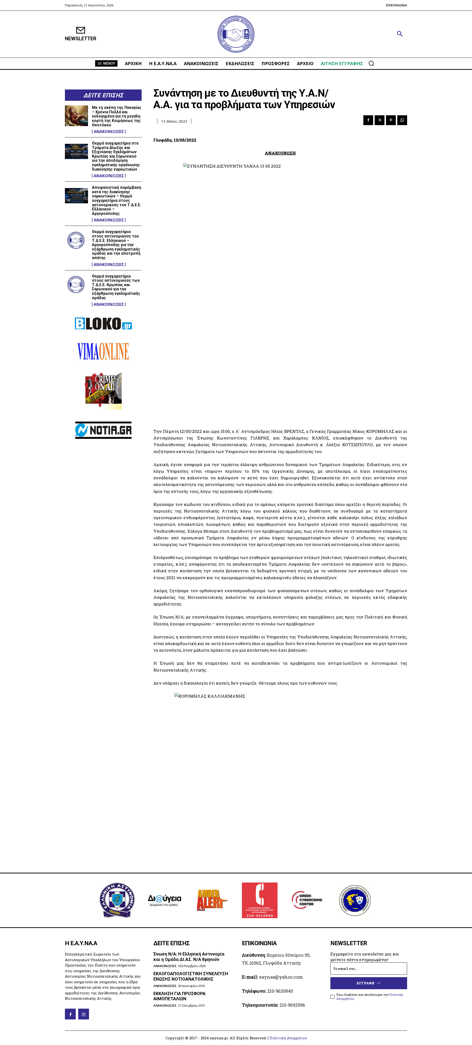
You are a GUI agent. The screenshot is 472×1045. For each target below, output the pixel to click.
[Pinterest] (391, 120)
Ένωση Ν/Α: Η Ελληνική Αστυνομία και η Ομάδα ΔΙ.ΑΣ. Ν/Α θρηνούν (188, 956)
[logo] (236, 34)
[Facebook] (368, 120)
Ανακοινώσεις (109, 131)
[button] (399, 34)
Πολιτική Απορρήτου (288, 1037)
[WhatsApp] (402, 120)
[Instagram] (83, 1014)
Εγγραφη (366, 983)
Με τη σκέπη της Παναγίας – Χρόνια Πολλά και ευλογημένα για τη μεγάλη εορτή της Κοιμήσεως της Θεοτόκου (116, 116)
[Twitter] (379, 120)
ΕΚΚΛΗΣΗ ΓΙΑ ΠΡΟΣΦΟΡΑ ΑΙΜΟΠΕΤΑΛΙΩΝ (179, 996)
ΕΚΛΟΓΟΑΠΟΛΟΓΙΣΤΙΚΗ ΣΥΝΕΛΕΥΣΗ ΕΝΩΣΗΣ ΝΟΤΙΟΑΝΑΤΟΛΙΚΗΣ (190, 976)
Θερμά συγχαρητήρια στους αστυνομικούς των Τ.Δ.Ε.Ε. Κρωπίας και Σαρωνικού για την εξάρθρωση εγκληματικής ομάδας (116, 287)
